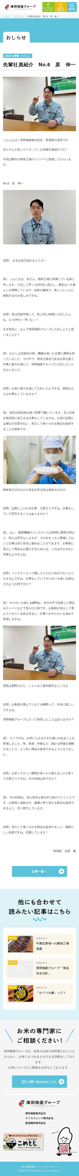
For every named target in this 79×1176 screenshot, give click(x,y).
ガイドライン (51, 1166)
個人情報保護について (32, 1166)
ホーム (6, 16)
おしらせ (18, 16)
